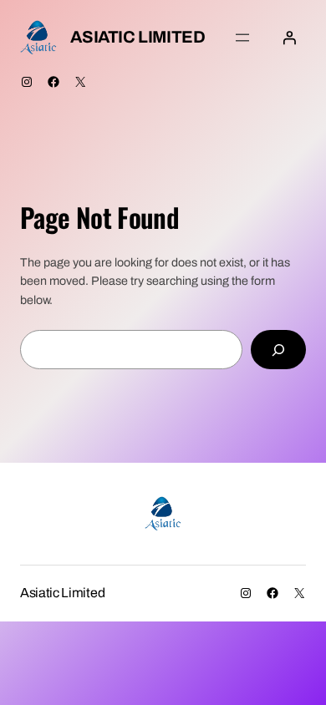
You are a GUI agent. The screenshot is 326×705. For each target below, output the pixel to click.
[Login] (289, 37)
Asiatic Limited (137, 37)
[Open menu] (242, 38)
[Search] (278, 349)
